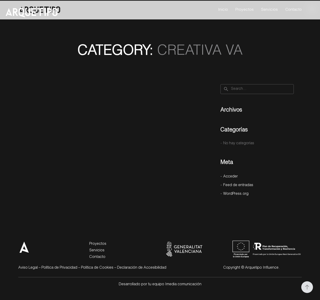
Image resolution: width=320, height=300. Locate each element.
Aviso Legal (28, 268)
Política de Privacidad (59, 268)
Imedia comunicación (183, 284)
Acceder (230, 177)
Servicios (269, 10)
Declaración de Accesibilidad (141, 268)
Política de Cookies (97, 268)
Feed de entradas (238, 185)
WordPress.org (236, 194)
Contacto (293, 10)
